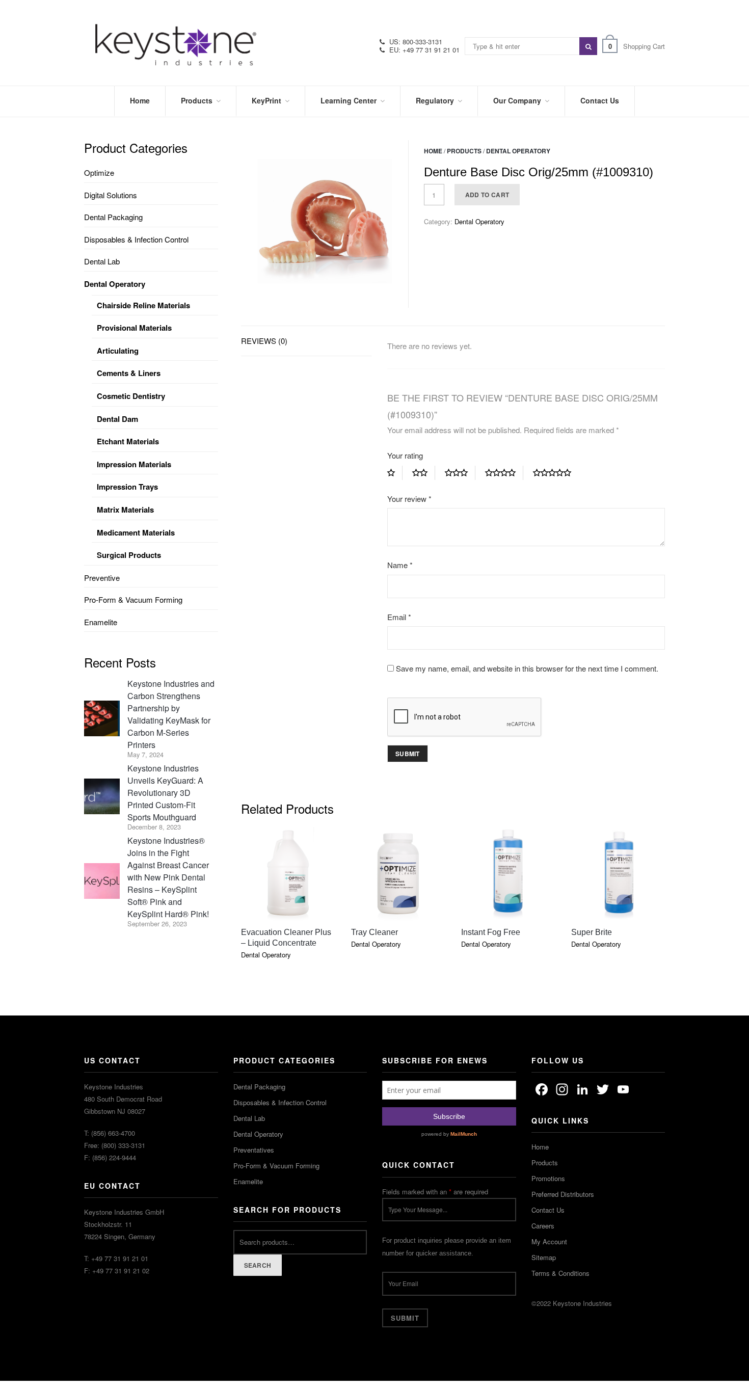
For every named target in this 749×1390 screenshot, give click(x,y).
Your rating (405, 455)
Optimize (99, 172)
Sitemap (543, 1257)
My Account (549, 1241)
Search (258, 1265)
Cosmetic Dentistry (131, 396)
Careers (542, 1226)
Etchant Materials (128, 441)
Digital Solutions (110, 195)
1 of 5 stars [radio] (395, 473)
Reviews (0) (264, 340)
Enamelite (100, 622)
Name (400, 564)
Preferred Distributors (562, 1194)
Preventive (102, 577)
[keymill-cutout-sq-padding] (325, 224)
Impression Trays (127, 486)
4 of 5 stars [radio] (504, 473)
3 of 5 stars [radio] (460, 473)
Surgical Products (129, 554)
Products (464, 150)
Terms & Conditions (560, 1273)
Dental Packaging (113, 216)
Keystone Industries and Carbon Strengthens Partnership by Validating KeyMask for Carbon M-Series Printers (171, 714)
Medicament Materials (136, 532)
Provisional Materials (134, 327)
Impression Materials (134, 464)
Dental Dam (117, 418)
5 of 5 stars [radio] (556, 473)
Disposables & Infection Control (136, 239)
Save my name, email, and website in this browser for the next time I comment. (527, 668)
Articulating (118, 350)
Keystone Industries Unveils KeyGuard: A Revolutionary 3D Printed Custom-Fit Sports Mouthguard (165, 792)
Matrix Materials (125, 509)
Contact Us (548, 1210)
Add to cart (487, 194)
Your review (409, 498)
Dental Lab (102, 261)
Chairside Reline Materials (143, 305)
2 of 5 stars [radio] (423, 473)
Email (399, 616)
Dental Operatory (518, 150)
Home (433, 150)
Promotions (548, 1178)
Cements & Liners (128, 373)
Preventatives (253, 1150)
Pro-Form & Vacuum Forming (133, 599)
